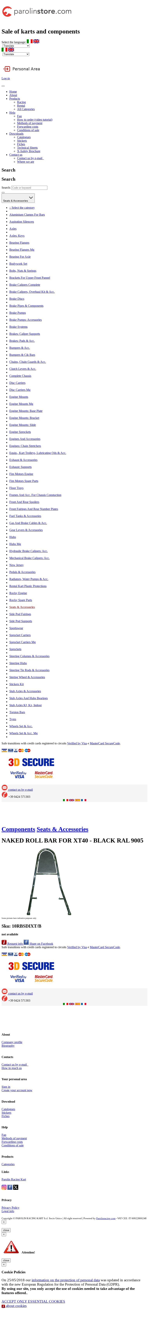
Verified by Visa (77, 743)
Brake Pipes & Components (26, 305)
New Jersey (16, 565)
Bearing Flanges (19, 242)
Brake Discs (16, 298)
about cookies (16, 1306)
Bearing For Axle (20, 256)
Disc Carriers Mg (19, 389)
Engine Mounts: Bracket (24, 418)
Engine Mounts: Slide (22, 425)
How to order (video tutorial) (34, 119)
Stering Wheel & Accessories (27, 677)
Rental (21, 105)
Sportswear (16, 628)
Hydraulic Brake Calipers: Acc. (28, 551)
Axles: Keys (16, 235)
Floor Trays (16, 488)
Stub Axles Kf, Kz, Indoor (25, 705)
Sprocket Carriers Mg (22, 642)
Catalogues (24, 137)
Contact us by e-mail (30, 158)
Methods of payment (29, 123)
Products (14, 98)
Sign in (6, 1086)
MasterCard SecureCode (105, 743)
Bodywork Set (18, 263)
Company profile (12, 1042)
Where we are (25, 161)
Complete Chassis (20, 375)
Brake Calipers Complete (24, 284)
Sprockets (15, 649)
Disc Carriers (17, 382)
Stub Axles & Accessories (25, 691)
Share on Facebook (41, 943)
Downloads (16, 133)
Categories (8, 1164)
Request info (15, 943)
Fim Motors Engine (21, 474)
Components (18, 829)
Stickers (22, 140)
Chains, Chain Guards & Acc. (27, 361)
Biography (8, 1045)
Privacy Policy (10, 1207)
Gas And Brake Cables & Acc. (28, 523)
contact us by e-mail (20, 789)
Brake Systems (18, 326)
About (13, 95)
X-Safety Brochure (28, 151)
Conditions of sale (28, 130)
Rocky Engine (18, 593)
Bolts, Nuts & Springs (22, 270)
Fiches (21, 144)
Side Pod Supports (20, 621)
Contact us (15, 154)
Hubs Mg (15, 544)
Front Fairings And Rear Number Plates (33, 509)
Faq (19, 116)
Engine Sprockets (20, 432)
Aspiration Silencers (21, 221)
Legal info (8, 1211)
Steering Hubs (18, 663)
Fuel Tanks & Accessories (25, 516)
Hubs (12, 537)
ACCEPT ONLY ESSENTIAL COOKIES (33, 1301)
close (6, 1230)
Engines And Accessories (24, 439)
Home (13, 91)
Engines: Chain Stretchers (25, 446)
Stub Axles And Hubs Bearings (28, 698)
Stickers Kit (16, 684)
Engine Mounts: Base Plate (25, 411)
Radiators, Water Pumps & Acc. (28, 579)
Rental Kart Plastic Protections (28, 586)
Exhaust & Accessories (23, 460)
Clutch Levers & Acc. (22, 368)
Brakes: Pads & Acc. (22, 340)
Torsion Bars (17, 712)
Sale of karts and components (41, 31)
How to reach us (12, 1068)
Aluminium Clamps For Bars (27, 214)
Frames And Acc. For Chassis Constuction (35, 495)
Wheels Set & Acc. (21, 726)
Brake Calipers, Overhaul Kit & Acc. (32, 291)
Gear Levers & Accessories (26, 530)
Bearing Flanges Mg (21, 249)
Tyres (12, 719)
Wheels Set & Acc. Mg (23, 733)
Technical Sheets (27, 147)
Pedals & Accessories (22, 572)
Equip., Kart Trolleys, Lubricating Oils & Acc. (37, 453)
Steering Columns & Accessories (29, 656)
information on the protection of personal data (66, 1280)
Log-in (6, 78)
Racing (21, 102)
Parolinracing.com (105, 1218)
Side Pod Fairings (20, 614)
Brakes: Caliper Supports (24, 333)
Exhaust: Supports (20, 467)
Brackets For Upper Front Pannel (29, 277)
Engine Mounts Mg (21, 403)
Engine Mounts (18, 396)
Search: (6, 187)
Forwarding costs (27, 126)
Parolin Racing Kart (14, 1179)
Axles (12, 228)
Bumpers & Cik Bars (22, 354)
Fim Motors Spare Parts (23, 481)
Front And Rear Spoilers (24, 502)
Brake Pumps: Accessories (25, 319)
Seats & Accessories (16, 200)
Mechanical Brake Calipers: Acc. (29, 558)
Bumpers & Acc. (19, 347)
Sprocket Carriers (20, 635)
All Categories (26, 109)
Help (12, 112)
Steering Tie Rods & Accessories (29, 670)
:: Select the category (22, 207)
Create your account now (17, 1090)
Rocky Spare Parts (20, 600)
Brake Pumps (17, 312)
